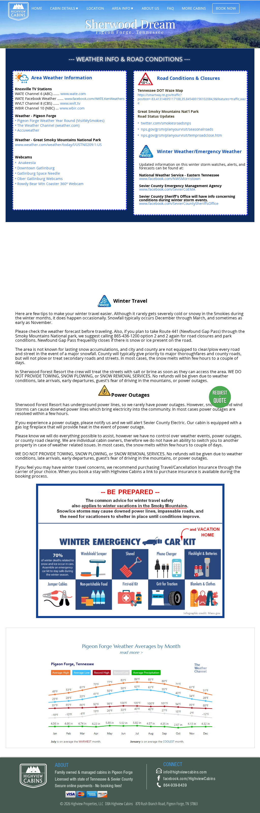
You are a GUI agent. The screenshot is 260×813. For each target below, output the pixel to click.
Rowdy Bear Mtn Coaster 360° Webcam (50, 183)
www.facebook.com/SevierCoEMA (167, 189)
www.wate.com (73, 93)
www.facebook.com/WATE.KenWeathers (94, 98)
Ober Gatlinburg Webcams (40, 178)
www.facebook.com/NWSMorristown (170, 178)
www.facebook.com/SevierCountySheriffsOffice (178, 203)
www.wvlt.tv (70, 103)
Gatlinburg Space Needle (38, 173)
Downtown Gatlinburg (36, 168)
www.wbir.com (72, 108)
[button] (64, 8)
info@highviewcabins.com (185, 772)
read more (130, 652)
